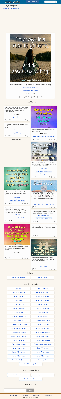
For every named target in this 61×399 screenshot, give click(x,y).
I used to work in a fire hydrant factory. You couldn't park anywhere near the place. (43, 212)
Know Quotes (39, 171)
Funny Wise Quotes (43, 356)
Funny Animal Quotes (43, 320)
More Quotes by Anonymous (30, 87)
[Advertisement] (30, 20)
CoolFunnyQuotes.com (44, 201)
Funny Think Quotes (18, 352)
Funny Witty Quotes (42, 300)
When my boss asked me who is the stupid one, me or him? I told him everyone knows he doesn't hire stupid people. (43, 164)
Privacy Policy (25, 395)
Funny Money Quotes (43, 340)
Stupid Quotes (13, 117)
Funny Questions (18, 304)
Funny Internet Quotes (43, 332)
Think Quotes (18, 255)
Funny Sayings (18, 296)
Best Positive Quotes (30, 379)
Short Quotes (26, 90)
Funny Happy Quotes (19, 332)
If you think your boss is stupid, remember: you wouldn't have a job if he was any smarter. (16, 248)
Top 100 (26, 255)
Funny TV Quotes (42, 348)
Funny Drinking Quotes (18, 328)
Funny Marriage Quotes (18, 336)
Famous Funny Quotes (19, 316)
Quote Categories (32, 2)
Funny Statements (18, 308)
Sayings (44, 136)
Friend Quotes (42, 316)
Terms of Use (13, 395)
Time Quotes (12, 200)
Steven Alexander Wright (43, 215)
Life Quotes (18, 300)
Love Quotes (45, 204)
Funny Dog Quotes (43, 324)
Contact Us (36, 395)
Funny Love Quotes (19, 292)
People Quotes (48, 171)
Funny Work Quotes (42, 296)
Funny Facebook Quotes (42, 328)
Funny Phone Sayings (19, 344)
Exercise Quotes (43, 312)
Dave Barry (17, 214)
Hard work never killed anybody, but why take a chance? (43, 130)
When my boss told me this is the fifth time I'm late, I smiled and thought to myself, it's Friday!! (17, 193)
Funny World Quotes (18, 360)
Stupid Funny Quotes (42, 292)
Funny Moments (19, 340)
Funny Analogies (19, 320)
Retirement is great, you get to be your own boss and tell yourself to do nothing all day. (44, 226)
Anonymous (16, 8)
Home (5, 8)
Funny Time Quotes (43, 352)
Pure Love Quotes (18, 375)
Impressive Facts (43, 375)
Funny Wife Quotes (19, 356)
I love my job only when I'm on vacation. (43, 198)
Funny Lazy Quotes (43, 308)
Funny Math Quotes (42, 336)
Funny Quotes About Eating (42, 344)
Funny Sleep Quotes (18, 348)
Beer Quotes (19, 312)
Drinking (13, 133)
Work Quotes (34, 90)
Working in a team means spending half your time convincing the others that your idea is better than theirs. (43, 259)
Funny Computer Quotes (19, 324)
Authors (10, 8)
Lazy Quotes (37, 204)
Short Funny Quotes (18, 277)
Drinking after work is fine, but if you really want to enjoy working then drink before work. (16, 126)
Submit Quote (48, 395)
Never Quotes (37, 136)
